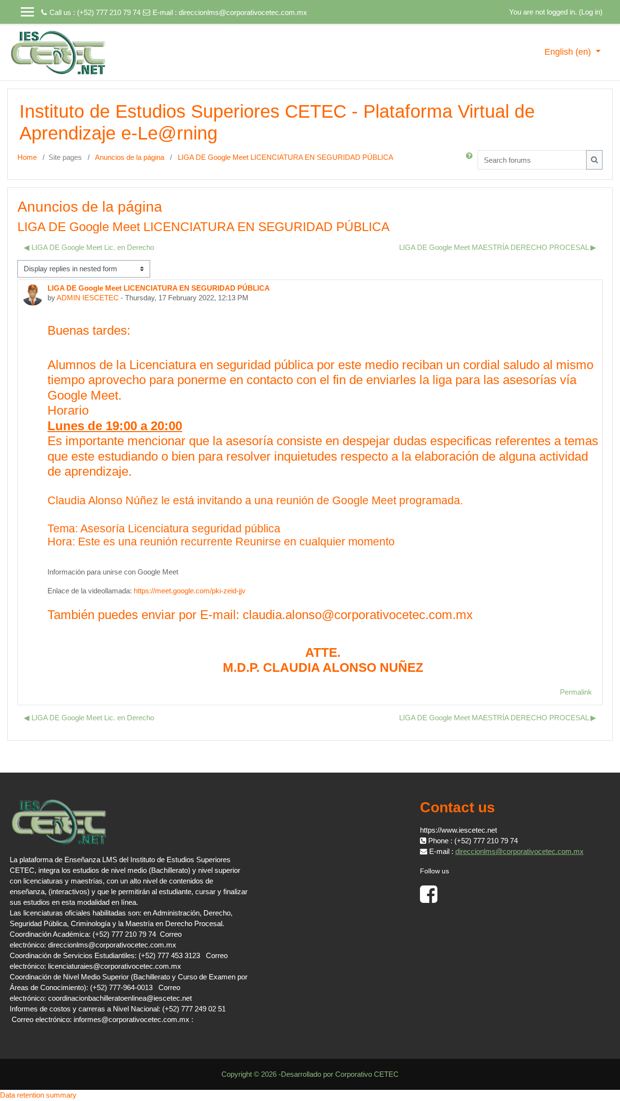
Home (27, 157)
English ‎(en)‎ (568, 52)
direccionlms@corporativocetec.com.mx (243, 12)
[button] (471, 160)
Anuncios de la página (129, 157)
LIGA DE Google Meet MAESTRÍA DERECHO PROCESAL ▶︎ (497, 247)
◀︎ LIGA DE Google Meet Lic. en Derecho (89, 247)
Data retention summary (38, 1095)
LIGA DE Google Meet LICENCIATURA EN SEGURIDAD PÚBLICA (285, 157)
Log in (590, 12)
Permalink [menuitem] (576, 692)
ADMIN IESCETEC (88, 298)
